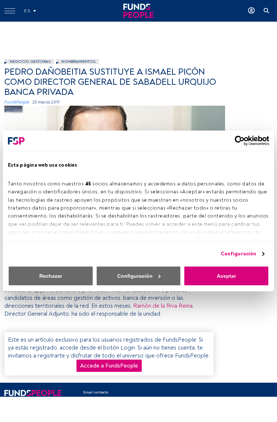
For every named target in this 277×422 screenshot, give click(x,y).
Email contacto (95, 392)
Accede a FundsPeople (109, 365)
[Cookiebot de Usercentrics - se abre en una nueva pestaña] (237, 141)
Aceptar (226, 276)
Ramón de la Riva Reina (163, 305)
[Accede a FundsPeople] (251, 11)
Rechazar (50, 276)
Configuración (238, 254)
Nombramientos (78, 61)
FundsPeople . (17, 102)
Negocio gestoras (30, 61)
